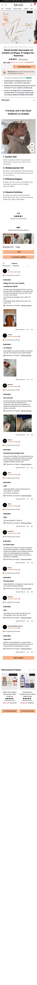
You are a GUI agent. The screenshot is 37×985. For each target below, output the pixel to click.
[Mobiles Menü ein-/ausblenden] (2, 5)
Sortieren (14, 263)
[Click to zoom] (30, 40)
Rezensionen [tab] (8, 247)
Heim (5, 47)
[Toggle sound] (32, 145)
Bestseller (8, 8)
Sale (31, 8)
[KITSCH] (18, 4)
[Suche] (5, 5)
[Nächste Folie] (32, 238)
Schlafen (26, 8)
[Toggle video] (32, 150)
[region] (18, 1)
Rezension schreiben (22, 257)
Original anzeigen (26, 305)
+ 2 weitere (27, 430)
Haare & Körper (17, 8)
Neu (2, 8)
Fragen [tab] (18, 247)
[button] (2, 12)
